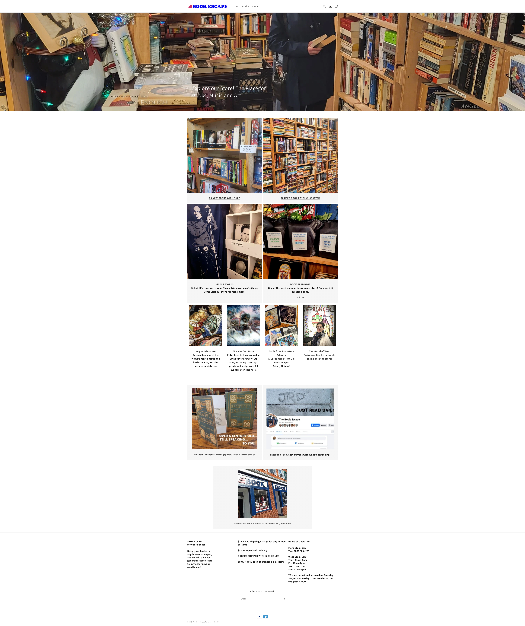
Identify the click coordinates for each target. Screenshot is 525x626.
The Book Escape (199, 622)
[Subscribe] (284, 599)
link (298, 297)
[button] (324, 6)
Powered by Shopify (212, 622)
